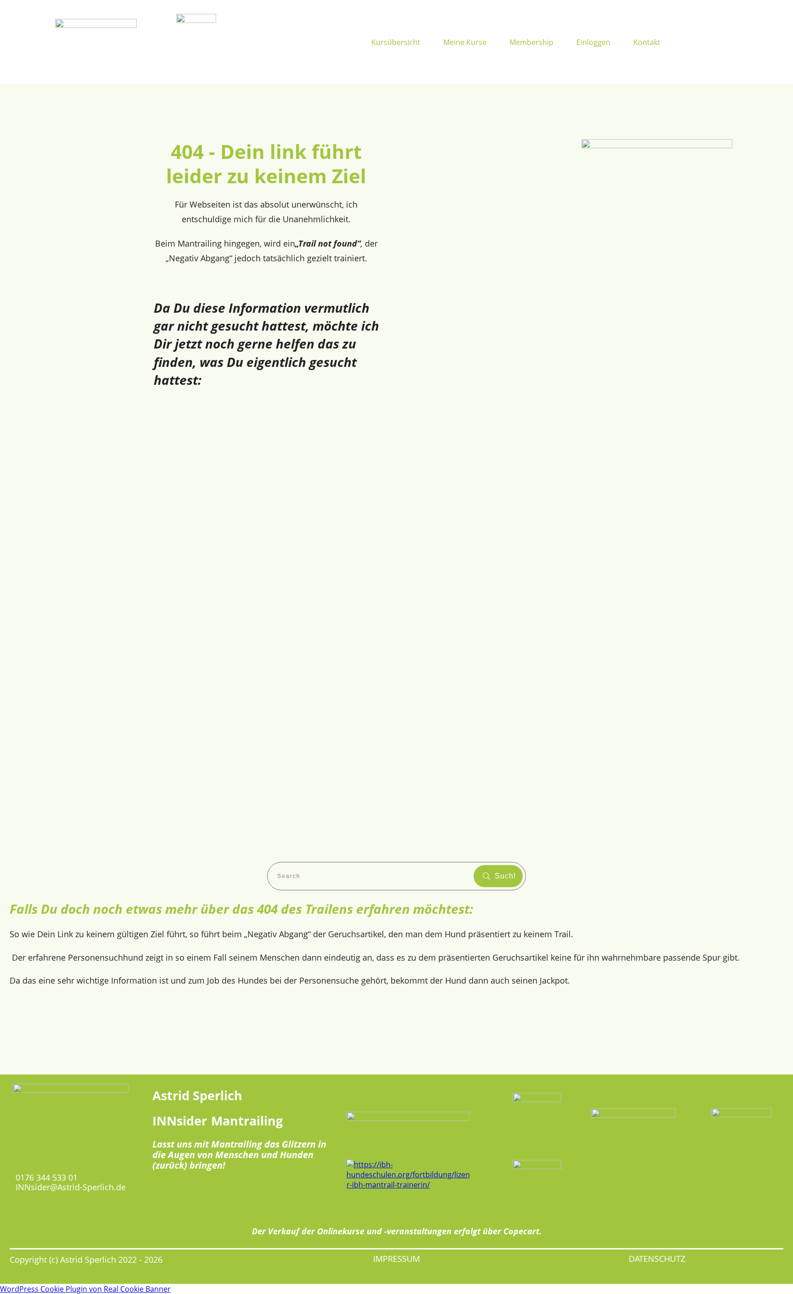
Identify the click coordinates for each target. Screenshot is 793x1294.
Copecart (521, 1231)
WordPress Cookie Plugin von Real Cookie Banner (85, 1289)
